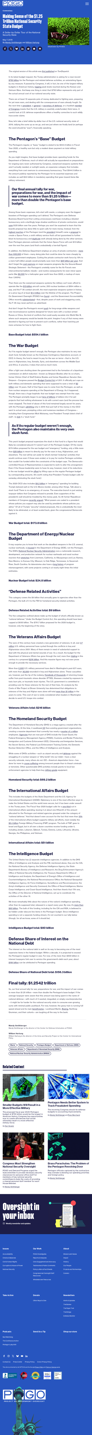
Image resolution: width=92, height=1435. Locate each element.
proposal (74, 232)
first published (48, 71)
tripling (74, 656)
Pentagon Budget (44, 1045)
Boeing (65, 1009)
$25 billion (17, 451)
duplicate (36, 238)
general (37, 105)
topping (38, 87)
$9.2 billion (40, 483)
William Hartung (16, 1033)
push (46, 308)
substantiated (28, 299)
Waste (12, 1045)
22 (43, 728)
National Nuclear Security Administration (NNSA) (30, 1053)
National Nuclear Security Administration (37, 551)
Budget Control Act (46, 380)
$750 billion (14, 80)
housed (30, 548)
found (46, 296)
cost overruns (29, 264)
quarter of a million (69, 731)
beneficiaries (38, 1009)
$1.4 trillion (36, 293)
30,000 (26, 671)
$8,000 (21, 274)
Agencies (23, 734)
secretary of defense (52, 105)
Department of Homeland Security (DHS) (43, 1049)
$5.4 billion (13, 823)
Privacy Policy (39, 1367)
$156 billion (14, 962)
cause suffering (31, 763)
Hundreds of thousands (55, 675)
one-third (66, 806)
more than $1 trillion (65, 691)
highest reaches (16, 232)
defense (67, 753)
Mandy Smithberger (18, 1025)
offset (36, 471)
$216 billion (34, 659)
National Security (26, 1045)
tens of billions (48, 397)
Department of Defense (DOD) (67, 1045)
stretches (25, 557)
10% (80, 816)
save (11, 225)
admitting (30, 407)
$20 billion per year (69, 261)
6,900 (21, 668)
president (27, 105)
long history (58, 564)
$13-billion (27, 286)
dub (18, 417)
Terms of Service (51, 1367)
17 (30, 859)
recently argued (36, 500)
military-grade (51, 770)
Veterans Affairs (16, 1049)
